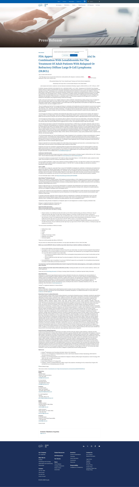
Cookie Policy (89, 466)
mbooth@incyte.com (43, 420)
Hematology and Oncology (45, 461)
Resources (72, 462)
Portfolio (40, 459)
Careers (41, 468)
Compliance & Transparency (76, 467)
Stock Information (74, 458)
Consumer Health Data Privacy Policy (91, 469)
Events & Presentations (75, 454)
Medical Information (90, 456)
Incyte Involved (42, 476)
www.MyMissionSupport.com (65, 150)
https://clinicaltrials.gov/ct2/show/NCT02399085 (67, 175)
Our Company (42, 452)
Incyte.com (41, 291)
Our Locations (89, 454)
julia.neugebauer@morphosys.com (46, 398)
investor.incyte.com (78, 155)
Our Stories (57, 458)
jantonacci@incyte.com (44, 413)
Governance (73, 460)
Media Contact (57, 467)
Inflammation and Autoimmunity (46, 463)
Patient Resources (59, 452)
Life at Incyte (41, 472)
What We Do (42, 457)
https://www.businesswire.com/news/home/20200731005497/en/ (71, 368)
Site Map (88, 463)
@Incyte (50, 291)
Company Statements (59, 465)
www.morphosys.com (67, 155)
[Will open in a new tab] (83, 446)
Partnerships (41, 465)
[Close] (86, 50)
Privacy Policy (89, 464)
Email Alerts (57, 469)
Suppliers (88, 461)
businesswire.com (53, 368)
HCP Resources (58, 455)
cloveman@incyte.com (43, 407)
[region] (70, 53)
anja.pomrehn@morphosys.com (45, 391)
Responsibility (71, 1)
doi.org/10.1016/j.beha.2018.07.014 (49, 355)
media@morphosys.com (44, 377)
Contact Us (79, 1)
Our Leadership (42, 454)
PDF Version (93, 77)
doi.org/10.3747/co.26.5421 (54, 358)
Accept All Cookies (74, 55)
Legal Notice (89, 459)
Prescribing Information (52, 271)
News (59, 1)
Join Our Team (42, 470)
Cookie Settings (65, 55)
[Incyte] (43, 5)
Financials (72, 456)
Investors (64, 1)
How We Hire (42, 474)
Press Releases (52, 9)
